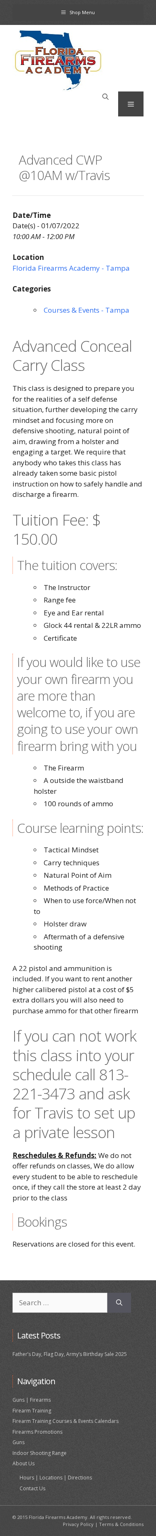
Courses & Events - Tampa (86, 310)
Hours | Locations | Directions (56, 1477)
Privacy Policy (78, 1524)
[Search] (119, 1303)
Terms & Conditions (121, 1524)
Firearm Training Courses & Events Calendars (65, 1421)
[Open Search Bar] (105, 96)
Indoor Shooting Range (39, 1453)
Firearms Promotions (37, 1431)
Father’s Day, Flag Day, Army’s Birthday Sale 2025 (69, 1354)
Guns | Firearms (31, 1399)
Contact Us (32, 1488)
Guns (18, 1442)
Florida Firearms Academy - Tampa (71, 268)
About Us (23, 1463)
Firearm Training (31, 1410)
